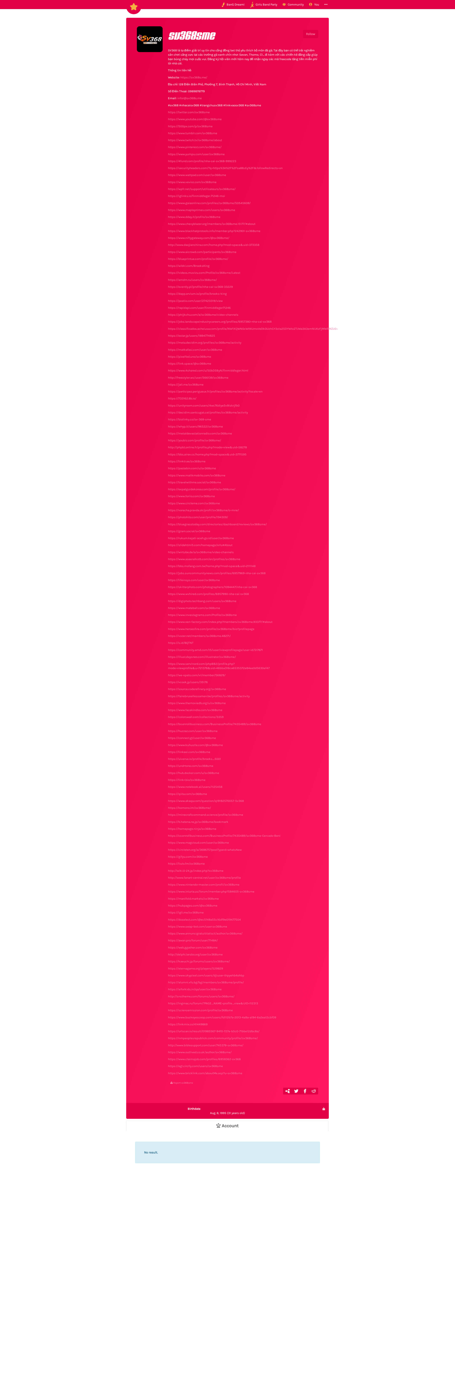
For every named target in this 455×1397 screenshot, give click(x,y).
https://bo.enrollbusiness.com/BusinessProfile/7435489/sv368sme (214, 724)
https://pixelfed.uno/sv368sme (189, 356)
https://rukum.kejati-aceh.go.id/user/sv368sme (201, 538)
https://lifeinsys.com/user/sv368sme (194, 580)
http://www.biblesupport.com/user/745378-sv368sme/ (205, 1045)
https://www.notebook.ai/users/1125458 (195, 787)
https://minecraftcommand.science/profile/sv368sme (205, 814)
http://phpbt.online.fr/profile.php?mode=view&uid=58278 (207, 447)
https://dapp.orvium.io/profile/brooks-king (197, 293)
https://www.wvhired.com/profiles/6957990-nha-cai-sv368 (208, 594)
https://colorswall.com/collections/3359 (196, 717)
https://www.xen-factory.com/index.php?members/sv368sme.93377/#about (220, 622)
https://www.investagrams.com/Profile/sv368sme (202, 615)
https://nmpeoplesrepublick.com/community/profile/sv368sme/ (213, 1038)
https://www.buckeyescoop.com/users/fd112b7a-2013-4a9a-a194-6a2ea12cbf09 (222, 1017)
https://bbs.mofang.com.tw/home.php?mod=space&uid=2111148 (212, 566)
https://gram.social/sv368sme (189, 531)
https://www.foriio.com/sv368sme (191, 496)
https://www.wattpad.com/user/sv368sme (197, 175)
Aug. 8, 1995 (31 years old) (216, 1111)
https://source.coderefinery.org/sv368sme (197, 689)
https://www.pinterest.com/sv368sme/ (194, 147)
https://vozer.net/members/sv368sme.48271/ (199, 636)
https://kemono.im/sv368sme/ (189, 808)
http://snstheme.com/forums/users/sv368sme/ (201, 996)
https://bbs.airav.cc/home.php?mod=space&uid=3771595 (207, 454)
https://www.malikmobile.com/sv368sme (196, 475)
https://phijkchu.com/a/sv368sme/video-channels (203, 314)
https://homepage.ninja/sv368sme (192, 828)
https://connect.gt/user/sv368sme (192, 738)
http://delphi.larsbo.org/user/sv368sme (195, 954)
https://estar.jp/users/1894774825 (191, 335)
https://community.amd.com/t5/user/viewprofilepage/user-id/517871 (215, 650)
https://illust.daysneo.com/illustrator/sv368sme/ (202, 657)
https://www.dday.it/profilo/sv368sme (194, 217)
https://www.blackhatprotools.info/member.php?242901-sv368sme (214, 231)
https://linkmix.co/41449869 (188, 1024)
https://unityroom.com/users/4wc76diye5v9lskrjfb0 (204, 405)
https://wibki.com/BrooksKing (189, 266)
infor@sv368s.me (189, 98)
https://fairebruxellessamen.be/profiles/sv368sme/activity (209, 696)
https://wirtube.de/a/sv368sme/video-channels (201, 552)
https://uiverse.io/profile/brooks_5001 (194, 759)
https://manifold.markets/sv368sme (193, 898)
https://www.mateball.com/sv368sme (194, 608)
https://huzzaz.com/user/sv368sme (193, 731)
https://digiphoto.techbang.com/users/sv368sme (202, 601)
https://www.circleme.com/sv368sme (194, 503)
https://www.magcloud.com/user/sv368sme (198, 842)
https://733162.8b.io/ (182, 398)
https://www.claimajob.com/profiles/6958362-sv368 (204, 1059)
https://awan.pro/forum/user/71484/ (193, 940)
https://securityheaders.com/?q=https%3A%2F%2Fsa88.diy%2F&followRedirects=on (225, 168)
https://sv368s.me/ (193, 77)
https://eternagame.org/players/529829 (195, 968)
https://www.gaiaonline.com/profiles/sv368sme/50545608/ (209, 203)
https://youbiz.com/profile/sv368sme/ (194, 440)
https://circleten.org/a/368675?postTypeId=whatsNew (205, 849)
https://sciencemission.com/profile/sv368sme (200, 1010)
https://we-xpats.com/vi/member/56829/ (197, 675)
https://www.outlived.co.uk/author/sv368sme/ (200, 1052)
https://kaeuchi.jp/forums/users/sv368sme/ (199, 961)
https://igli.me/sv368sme (186, 912)
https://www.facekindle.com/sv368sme (195, 710)
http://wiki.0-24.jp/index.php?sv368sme (195, 870)
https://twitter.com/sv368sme (189, 112)
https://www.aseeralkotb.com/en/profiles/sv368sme (204, 559)
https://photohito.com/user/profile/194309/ (198, 517)
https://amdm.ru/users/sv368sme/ (192, 280)
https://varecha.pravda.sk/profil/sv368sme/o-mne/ (203, 510)
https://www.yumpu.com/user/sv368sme (196, 154)
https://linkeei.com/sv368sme (189, 752)
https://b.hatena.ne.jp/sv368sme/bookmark (198, 822)
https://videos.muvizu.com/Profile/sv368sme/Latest (204, 272)
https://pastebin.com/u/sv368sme (192, 468)
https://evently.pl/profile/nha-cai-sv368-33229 (200, 287)
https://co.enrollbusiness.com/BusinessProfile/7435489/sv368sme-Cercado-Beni (224, 835)
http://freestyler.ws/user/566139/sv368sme (198, 377)
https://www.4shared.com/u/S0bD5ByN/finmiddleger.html (208, 370)
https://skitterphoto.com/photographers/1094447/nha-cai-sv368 (212, 587)
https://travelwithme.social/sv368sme (194, 482)
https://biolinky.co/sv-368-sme (189, 419)
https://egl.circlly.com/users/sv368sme (195, 1066)
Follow (310, 34)
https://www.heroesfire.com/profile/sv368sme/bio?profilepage (211, 629)
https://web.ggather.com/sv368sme (193, 947)
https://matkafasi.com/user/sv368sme (195, 349)
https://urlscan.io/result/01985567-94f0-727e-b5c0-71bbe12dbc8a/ (213, 1031)
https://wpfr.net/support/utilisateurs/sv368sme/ (201, 189)
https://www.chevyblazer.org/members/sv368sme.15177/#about (211, 224)
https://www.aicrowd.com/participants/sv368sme (202, 252)
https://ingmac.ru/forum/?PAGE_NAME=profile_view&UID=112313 (213, 1003)
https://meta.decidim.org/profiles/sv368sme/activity (204, 342)
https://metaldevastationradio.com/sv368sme (200, 433)
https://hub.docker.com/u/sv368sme (193, 773)
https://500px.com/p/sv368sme (190, 126)
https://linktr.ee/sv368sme (186, 461)
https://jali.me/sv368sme (186, 384)
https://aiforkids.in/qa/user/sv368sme (195, 989)
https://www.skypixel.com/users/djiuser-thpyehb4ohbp (206, 975)
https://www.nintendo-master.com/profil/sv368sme (203, 884)
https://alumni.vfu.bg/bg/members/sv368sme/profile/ (206, 982)
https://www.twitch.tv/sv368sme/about (195, 140)
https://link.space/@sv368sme (189, 363)
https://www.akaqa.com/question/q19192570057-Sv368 (206, 801)
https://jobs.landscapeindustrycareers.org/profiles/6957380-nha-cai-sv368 (220, 321)
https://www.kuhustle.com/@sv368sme (195, 745)
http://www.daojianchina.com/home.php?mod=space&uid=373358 (213, 245)
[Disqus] (227, 1233)
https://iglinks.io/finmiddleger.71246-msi (196, 196)
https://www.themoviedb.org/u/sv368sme (197, 703)
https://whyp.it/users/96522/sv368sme (195, 426)
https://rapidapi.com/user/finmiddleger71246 (199, 307)
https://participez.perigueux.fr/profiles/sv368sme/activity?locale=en (215, 391)
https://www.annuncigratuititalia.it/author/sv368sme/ (205, 933)
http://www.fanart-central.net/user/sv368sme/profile (204, 877)
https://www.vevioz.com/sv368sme (192, 182)
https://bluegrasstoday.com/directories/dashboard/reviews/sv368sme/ (217, 524)
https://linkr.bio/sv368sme (186, 780)
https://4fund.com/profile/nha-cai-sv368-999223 (202, 161)
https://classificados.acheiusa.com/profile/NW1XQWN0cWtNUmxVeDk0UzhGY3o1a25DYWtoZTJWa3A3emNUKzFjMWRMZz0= (253, 328)
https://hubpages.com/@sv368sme (192, 905)
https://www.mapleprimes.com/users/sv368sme (201, 210)
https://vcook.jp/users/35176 (188, 682)
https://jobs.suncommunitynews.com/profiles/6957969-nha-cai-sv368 (217, 573)
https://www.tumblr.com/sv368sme (192, 133)
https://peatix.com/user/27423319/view (195, 301)
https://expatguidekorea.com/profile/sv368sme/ (201, 489)
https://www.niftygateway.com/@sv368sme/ (198, 238)
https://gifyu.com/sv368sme (188, 856)
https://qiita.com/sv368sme (187, 794)
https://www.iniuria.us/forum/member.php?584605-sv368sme (211, 891)
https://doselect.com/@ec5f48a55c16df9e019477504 (204, 919)
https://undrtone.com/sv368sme (190, 766)
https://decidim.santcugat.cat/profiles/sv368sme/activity (208, 412)
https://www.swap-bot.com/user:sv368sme (197, 926)
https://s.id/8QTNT (181, 643)
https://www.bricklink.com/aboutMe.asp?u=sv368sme (205, 1073)
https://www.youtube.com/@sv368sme (195, 119)
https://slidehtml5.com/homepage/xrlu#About (200, 545)
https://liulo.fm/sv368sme (186, 863)
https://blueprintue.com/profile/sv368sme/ (198, 259)
